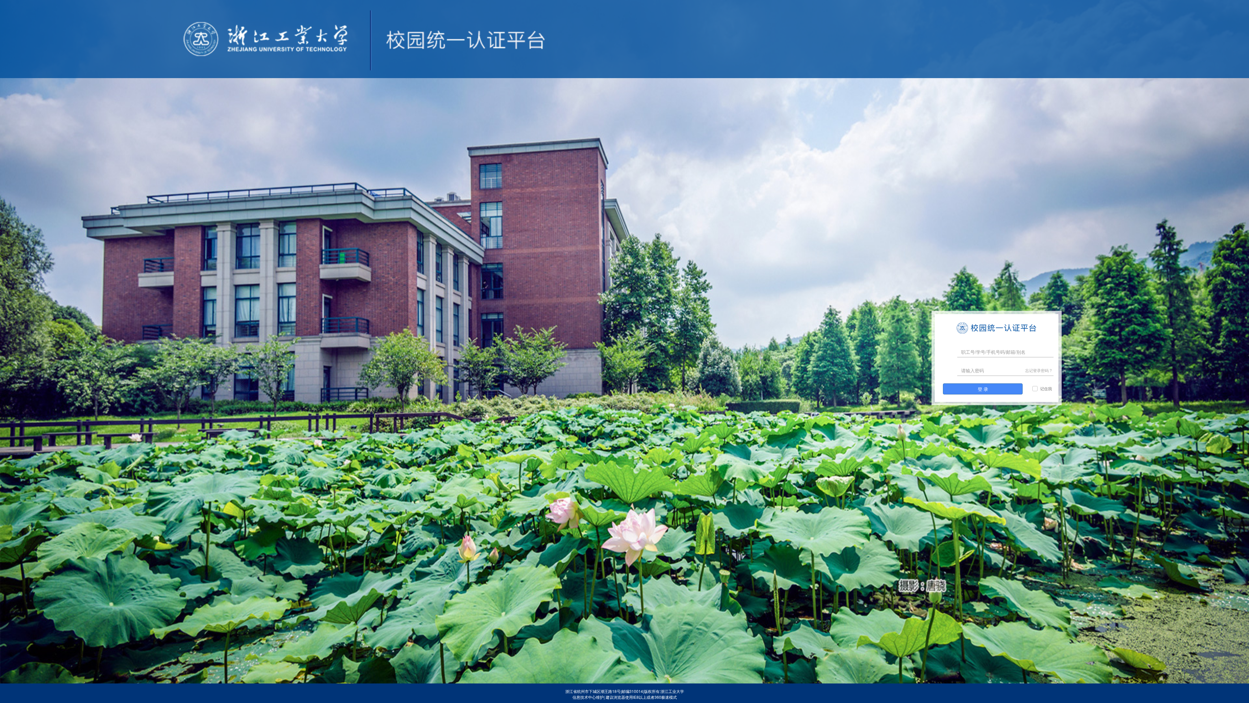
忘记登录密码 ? (1038, 370)
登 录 (983, 389)
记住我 (1046, 389)
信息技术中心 (584, 697)
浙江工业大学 (672, 691)
